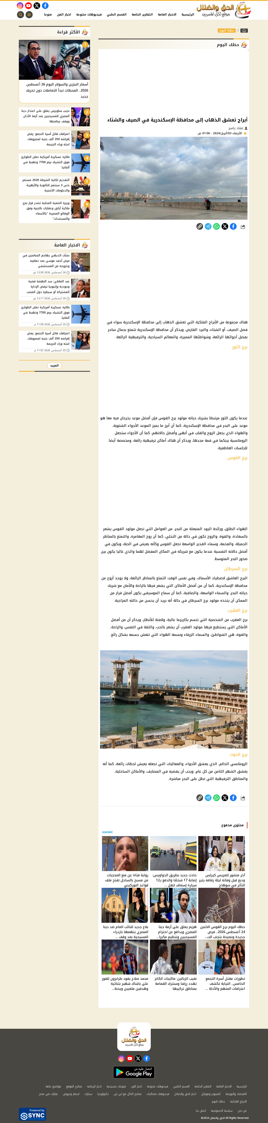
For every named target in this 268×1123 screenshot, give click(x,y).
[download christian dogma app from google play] (134, 1072)
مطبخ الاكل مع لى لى (128, 1094)
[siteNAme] (224, 10)
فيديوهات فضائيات (158, 1094)
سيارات (88, 1094)
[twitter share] (225, 226)
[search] (20, 14)
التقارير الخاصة (142, 14)
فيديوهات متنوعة (89, 14)
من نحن (242, 1111)
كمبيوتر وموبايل (210, 1094)
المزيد (54, 365)
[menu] (29, 14)
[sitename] (134, 1037)
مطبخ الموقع (74, 1086)
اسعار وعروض (71, 1094)
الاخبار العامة (167, 14)
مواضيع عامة (53, 1086)
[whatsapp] (199, 226)
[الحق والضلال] (244, 30)
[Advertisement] (173, 82)
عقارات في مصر (48, 1094)
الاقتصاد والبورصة (236, 1094)
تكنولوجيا (103, 1094)
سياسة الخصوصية (222, 1111)
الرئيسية (188, 14)
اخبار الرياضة (94, 1086)
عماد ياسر (236, 128)
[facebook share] (233, 226)
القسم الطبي (117, 14)
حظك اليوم (226, 30)
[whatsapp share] (216, 226)
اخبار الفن (64, 14)
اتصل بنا (201, 1111)
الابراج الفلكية (238, 1101)
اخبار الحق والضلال (185, 1094)
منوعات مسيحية (116, 1086)
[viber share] (208, 226)
